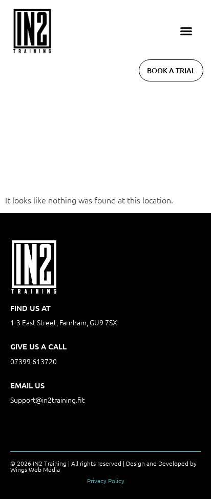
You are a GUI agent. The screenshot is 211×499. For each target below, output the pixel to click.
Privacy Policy (105, 480)
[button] (186, 31)
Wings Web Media (35, 469)
